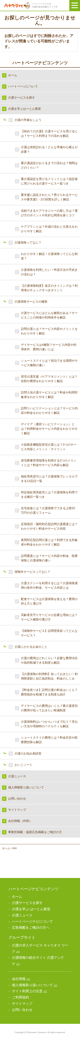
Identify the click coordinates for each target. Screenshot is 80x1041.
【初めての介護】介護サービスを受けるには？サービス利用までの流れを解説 (49, 133)
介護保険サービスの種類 (31, 301)
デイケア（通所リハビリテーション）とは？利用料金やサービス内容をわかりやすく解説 (49, 428)
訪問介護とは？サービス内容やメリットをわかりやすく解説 (49, 331)
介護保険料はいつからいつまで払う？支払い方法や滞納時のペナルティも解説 (49, 724)
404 (14, 848)
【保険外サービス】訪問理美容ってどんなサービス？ (49, 633)
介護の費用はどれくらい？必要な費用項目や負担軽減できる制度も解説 (49, 660)
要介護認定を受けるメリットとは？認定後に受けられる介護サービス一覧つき (49, 181)
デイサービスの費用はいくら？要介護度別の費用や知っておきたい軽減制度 (49, 708)
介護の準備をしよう (28, 120)
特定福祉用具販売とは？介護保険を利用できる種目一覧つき (49, 494)
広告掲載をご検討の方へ (30, 927)
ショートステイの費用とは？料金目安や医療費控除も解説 (49, 740)
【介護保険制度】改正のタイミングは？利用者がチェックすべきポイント (49, 288)
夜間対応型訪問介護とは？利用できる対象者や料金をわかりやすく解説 (49, 542)
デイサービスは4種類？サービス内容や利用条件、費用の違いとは (48, 347)
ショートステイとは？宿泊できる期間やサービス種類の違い (49, 363)
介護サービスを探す (27, 903)
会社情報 (19, 979)
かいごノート (23, 765)
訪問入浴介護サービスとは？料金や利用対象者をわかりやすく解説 (49, 395)
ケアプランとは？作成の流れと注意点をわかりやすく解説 (49, 229)
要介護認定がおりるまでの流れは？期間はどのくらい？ (49, 165)
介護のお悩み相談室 (28, 753)
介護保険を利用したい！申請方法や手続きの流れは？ (49, 272)
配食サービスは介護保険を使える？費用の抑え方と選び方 (49, 601)
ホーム (6, 848)
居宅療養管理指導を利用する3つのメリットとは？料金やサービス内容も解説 (48, 463)
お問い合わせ (22, 1010)
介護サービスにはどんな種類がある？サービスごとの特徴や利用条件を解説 (49, 315)
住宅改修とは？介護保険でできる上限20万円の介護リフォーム (48, 510)
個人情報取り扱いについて (32, 985)
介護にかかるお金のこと (31, 646)
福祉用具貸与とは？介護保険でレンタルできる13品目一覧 (49, 479)
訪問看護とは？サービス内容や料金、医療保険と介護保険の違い (49, 558)
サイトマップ (22, 1003)
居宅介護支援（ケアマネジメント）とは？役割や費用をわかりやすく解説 (49, 379)
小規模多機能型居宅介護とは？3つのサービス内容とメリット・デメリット (48, 447)
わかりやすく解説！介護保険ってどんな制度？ (49, 256)
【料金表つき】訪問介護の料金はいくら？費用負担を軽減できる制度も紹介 (49, 692)
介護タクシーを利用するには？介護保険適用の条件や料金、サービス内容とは (49, 585)
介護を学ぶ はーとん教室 (31, 909)
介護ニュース (22, 915)
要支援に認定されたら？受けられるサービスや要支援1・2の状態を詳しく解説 (49, 197)
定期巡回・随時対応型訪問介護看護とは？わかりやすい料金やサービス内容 (49, 526)
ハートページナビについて (32, 921)
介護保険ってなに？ (28, 242)
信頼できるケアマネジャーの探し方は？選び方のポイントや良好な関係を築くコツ (49, 213)
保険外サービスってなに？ (32, 571)
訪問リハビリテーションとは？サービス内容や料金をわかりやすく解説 (49, 411)
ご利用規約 (20, 997)
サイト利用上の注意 (27, 991)
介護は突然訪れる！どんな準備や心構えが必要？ (49, 149)
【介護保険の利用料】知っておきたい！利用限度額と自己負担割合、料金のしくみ (49, 676)
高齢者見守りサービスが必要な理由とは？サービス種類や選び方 (49, 617)
